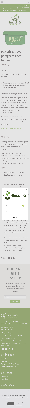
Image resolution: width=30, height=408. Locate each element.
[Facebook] (3, 349)
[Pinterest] (13, 349)
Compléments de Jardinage (10, 364)
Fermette (4, 359)
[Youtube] (6, 349)
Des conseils (5, 377)
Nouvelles (4, 379)
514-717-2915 (8, 327)
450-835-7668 (9, 330)
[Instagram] (9, 349)
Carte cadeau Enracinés (8, 366)
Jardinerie (4, 361)
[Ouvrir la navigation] (2, 2)
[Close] (28, 390)
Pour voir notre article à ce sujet (11, 128)
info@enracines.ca (7, 333)
